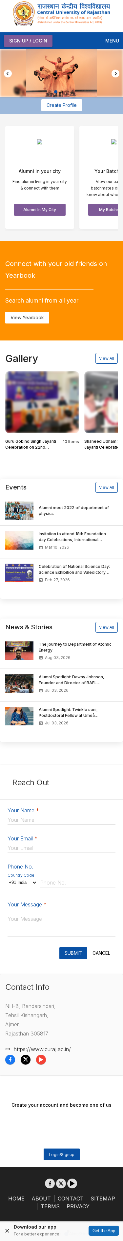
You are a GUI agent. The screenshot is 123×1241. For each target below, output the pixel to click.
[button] (49, 91)
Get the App (103, 1230)
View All (106, 358)
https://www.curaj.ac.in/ (42, 1049)
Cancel (101, 953)
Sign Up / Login (28, 40)
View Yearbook (27, 317)
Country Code (21, 875)
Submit (73, 953)
